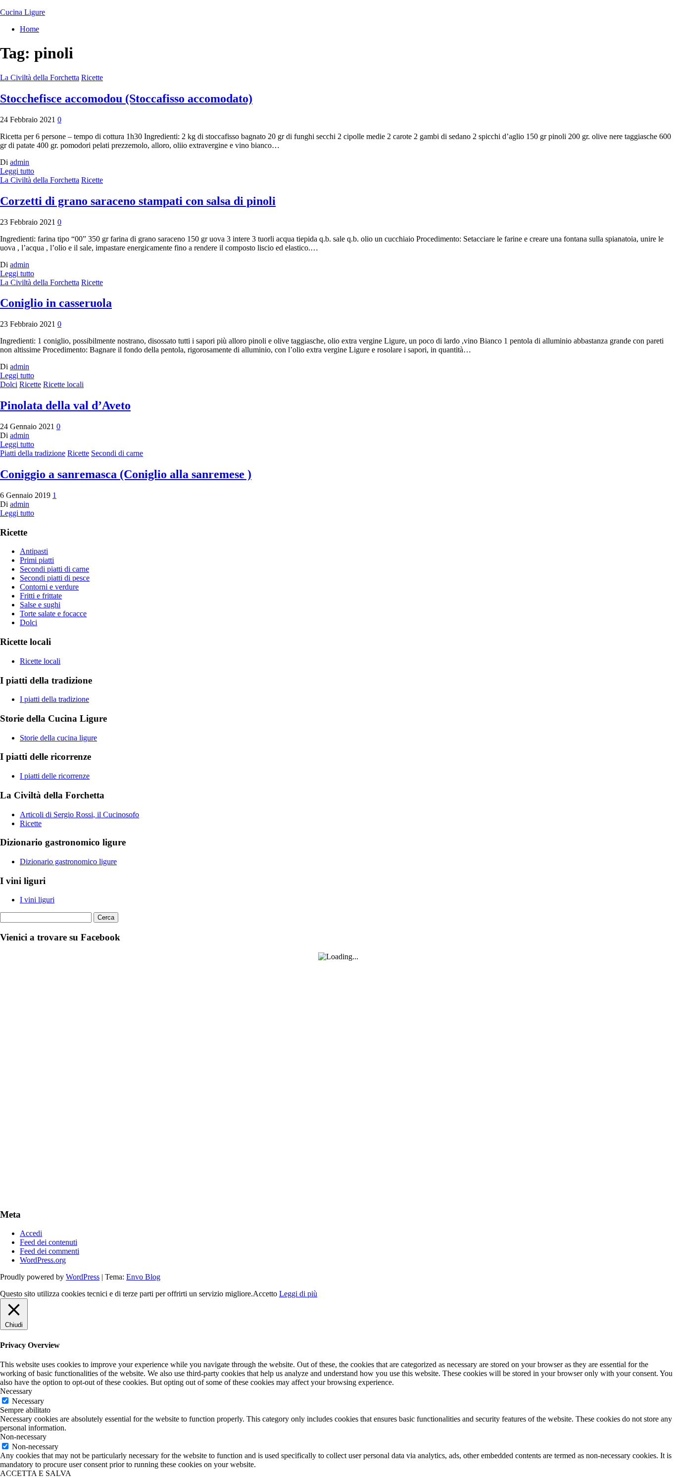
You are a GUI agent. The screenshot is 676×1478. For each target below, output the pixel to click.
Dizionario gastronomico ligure (68, 861)
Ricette (92, 77)
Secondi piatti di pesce (55, 578)
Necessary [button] (16, 1391)
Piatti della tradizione (32, 453)
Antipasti (34, 551)
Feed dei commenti (49, 1251)
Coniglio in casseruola (56, 302)
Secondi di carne (117, 453)
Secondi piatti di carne (54, 569)
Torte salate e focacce (53, 613)
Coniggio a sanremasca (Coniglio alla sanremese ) (125, 474)
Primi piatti (37, 560)
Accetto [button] (265, 1293)
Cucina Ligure (22, 12)
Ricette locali (63, 384)
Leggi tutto (17, 171)
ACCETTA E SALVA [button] (35, 1473)
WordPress (82, 1277)
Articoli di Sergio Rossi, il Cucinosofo (79, 814)
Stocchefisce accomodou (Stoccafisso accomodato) (126, 98)
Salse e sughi (40, 604)
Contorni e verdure (49, 587)
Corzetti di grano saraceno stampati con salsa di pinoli (138, 201)
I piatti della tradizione (54, 699)
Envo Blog (143, 1277)
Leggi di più (298, 1293)
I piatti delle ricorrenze (55, 776)
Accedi (31, 1233)
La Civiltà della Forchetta (39, 77)
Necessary (28, 1401)
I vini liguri (37, 899)
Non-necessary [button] (23, 1436)
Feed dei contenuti (48, 1242)
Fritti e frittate (41, 595)
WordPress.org (43, 1260)
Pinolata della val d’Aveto (65, 405)
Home (29, 29)
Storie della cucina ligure (58, 738)
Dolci (8, 384)
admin (19, 162)
